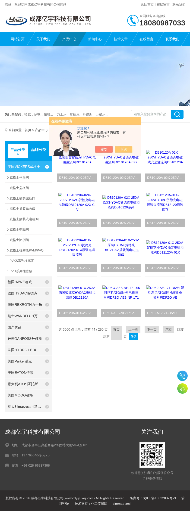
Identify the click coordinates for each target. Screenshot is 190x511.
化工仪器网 (99, 503)
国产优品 (15, 327)
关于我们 (43, 39)
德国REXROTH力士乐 (25, 305)
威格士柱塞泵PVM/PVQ (27, 250)
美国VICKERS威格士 (24, 167)
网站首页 (18, 39)
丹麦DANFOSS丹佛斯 (25, 339)
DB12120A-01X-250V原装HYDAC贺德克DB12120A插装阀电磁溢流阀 (122, 268)
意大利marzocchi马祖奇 (25, 407)
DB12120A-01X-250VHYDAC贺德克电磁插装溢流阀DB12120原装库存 (166, 223)
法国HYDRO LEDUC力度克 (25, 350)
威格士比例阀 (19, 240)
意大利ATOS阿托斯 (23, 384)
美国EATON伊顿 (20, 373)
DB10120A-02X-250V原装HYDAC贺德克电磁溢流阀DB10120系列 (122, 223)
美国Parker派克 (20, 361)
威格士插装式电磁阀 (24, 219)
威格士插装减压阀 (22, 198)
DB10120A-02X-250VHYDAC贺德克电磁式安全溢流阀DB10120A (166, 178)
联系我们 (178, 4)
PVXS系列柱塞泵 (22, 261)
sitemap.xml (121, 503)
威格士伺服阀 (19, 177)
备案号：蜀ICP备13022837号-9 (153, 498)
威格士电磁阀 (19, 229)
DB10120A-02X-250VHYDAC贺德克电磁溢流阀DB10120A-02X (122, 178)
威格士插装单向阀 (22, 209)
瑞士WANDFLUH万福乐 (25, 316)
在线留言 (163, 4)
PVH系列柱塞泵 (21, 271)
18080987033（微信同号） (182, 376)
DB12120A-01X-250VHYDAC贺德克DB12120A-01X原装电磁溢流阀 (78, 268)
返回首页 (147, 4)
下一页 (152, 329)
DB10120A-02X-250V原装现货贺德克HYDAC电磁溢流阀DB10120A (78, 178)
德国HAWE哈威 (20, 282)
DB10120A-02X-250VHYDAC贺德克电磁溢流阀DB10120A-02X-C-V (78, 223)
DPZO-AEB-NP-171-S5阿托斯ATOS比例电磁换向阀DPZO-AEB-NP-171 (122, 313)
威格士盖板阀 (19, 188)
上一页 (133, 329)
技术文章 (121, 39)
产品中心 (69, 39)
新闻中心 (95, 39)
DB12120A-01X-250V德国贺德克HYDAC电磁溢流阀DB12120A (78, 313)
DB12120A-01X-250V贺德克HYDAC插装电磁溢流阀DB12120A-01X (166, 268)
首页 (28, 130)
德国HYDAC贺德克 (22, 293)
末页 (168, 329)
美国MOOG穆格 (20, 395)
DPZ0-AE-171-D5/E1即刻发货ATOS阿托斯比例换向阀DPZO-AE (166, 313)
